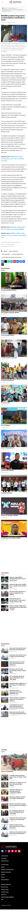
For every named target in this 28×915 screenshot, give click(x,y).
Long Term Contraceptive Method (11, 257)
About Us (3, 894)
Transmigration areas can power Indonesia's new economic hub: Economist (16, 706)
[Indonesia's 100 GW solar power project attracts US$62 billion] (4, 671)
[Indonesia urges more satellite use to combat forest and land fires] (4, 586)
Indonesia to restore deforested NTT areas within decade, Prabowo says (17, 600)
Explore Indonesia (6, 872)
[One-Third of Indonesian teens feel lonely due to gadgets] (14, 415)
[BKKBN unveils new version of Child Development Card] (14, 483)
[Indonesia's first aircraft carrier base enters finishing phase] (4, 650)
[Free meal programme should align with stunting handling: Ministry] (14, 280)
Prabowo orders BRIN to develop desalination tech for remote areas (17, 579)
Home (5, 8)
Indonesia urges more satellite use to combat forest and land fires (17, 586)
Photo (2, 877)
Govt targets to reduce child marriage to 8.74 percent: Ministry (13, 469)
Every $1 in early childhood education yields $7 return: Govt (13, 402)
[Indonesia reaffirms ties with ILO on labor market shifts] (4, 799)
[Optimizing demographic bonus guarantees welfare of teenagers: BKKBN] (14, 506)
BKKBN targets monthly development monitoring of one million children (12, 537)
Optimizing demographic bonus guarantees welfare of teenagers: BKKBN (13, 514)
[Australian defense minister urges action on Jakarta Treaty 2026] (4, 777)
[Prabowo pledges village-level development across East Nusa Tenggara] (4, 608)
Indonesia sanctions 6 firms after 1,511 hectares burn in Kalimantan (16, 663)
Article (3, 874)
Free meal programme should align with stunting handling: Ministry (12, 289)
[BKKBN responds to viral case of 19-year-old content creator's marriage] (14, 348)
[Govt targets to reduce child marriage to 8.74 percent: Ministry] (14, 461)
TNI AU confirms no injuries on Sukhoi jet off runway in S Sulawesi (17, 699)
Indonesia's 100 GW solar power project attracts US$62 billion (17, 670)
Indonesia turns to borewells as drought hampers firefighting (13, 770)
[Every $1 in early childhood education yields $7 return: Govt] (14, 393)
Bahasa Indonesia (6, 884)
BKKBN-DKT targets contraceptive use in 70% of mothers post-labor (12, 158)
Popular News (5, 644)
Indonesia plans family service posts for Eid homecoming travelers (13, 334)
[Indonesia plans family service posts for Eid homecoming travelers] (14, 325)
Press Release (5, 879)
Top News (4, 749)
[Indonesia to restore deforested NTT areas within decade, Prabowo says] (4, 601)
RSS (2, 899)
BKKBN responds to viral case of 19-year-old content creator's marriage (14, 357)
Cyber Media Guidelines (7, 897)
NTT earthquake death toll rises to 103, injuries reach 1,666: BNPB (16, 678)
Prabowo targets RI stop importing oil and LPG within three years (17, 826)
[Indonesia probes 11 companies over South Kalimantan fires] (4, 692)
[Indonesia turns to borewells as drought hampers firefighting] (14, 762)
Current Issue (12, 8)
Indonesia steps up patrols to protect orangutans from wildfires (17, 593)
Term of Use (4, 887)
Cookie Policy (4, 892)
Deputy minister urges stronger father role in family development (13, 379)
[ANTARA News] (15, 2)
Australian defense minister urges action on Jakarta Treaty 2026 (17, 777)
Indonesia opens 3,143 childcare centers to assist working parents (13, 447)
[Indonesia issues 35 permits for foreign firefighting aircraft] (4, 714)
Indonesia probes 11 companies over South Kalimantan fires (15, 692)
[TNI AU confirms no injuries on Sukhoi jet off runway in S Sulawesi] (4, 700)
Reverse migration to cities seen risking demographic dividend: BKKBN (12, 311)
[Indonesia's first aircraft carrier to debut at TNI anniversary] (4, 657)
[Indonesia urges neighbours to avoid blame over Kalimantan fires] (4, 685)
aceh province (6, 254)
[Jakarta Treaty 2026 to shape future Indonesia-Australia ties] (4, 806)
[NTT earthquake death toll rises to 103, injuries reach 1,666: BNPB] (4, 678)
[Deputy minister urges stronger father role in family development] (14, 370)
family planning (13, 251)
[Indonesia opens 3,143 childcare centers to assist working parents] (14, 438)
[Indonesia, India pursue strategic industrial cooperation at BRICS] (4, 792)
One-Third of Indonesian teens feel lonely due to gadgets (13, 424)
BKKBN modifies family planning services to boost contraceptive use (14, 235)
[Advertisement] (14, 556)
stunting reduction (17, 254)
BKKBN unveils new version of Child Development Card (11, 492)
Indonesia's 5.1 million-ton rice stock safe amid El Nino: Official (17, 784)
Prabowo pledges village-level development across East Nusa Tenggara (17, 607)
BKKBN (5, 251)
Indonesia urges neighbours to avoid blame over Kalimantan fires (17, 685)
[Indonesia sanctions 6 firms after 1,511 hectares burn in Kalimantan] (4, 664)
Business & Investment (7, 869)
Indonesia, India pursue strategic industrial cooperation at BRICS (15, 791)
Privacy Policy (4, 889)
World (2, 867)
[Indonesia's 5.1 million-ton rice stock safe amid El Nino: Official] (4, 784)
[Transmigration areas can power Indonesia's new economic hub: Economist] (4, 707)
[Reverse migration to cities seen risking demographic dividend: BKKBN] (14, 303)
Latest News (5, 573)
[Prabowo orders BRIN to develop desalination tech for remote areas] (4, 579)
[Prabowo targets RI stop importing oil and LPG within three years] (4, 827)
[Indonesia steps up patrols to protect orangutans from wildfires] (4, 593)
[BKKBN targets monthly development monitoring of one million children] (14, 528)
